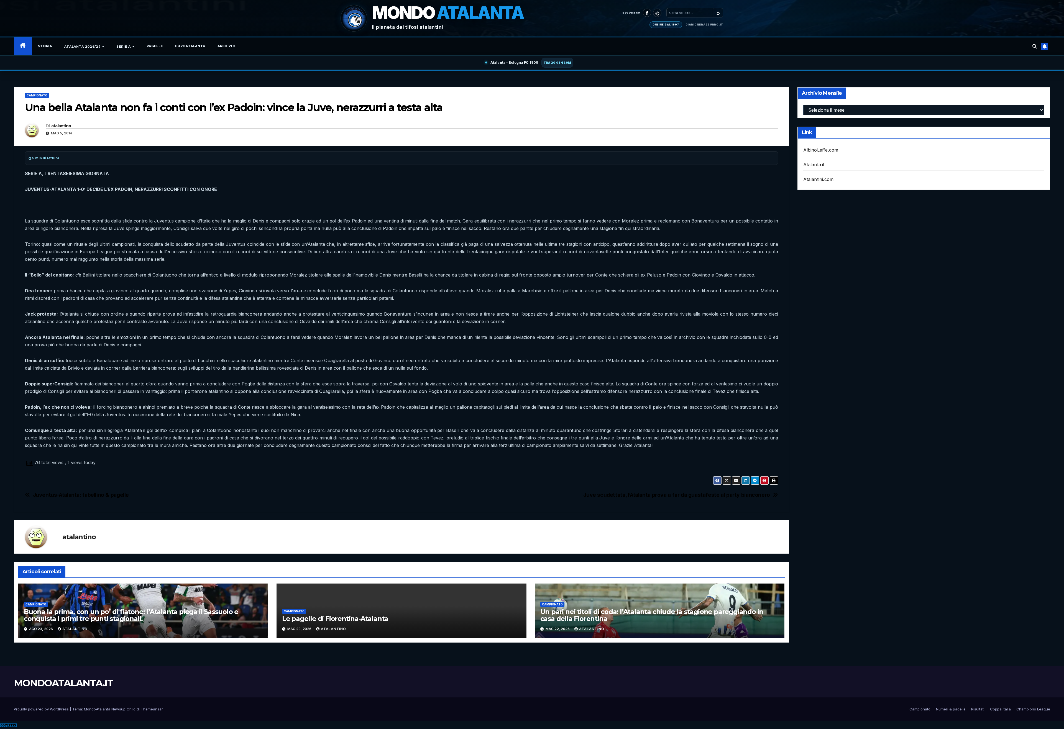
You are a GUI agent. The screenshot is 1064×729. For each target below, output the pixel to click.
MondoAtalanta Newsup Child (109, 709)
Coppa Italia (1000, 709)
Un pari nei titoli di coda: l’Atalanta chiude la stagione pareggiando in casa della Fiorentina (652, 615)
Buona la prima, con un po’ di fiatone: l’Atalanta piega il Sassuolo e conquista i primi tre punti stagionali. (131, 615)
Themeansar (152, 709)
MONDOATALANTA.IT (63, 683)
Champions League (1033, 709)
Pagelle (155, 46)
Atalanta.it (814, 164)
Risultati (977, 709)
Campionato (37, 95)
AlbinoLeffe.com (820, 150)
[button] (1034, 46)
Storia (45, 46)
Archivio (226, 46)
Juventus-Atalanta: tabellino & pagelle (81, 495)
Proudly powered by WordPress (42, 709)
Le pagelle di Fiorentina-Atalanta (335, 619)
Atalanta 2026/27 (83, 46)
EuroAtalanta (190, 46)
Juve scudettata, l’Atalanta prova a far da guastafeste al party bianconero (676, 495)
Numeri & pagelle (951, 709)
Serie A (124, 46)
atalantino (61, 125)
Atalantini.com (818, 179)
